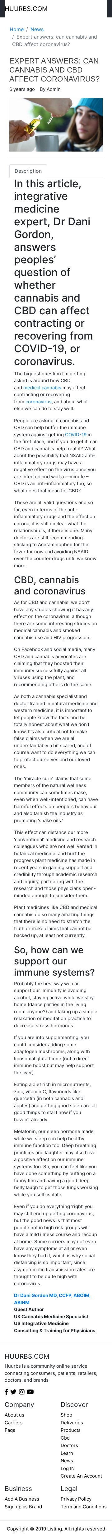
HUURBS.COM (26, 8)
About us (14, 1415)
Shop (66, 1415)
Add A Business (22, 1499)
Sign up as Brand (23, 1507)
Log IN (68, 1468)
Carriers (14, 1423)
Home (17, 29)
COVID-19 (75, 435)
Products (71, 1430)
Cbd (65, 1438)
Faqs (10, 1430)
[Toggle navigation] (103, 8)
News (37, 29)
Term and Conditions (84, 1507)
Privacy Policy (76, 1499)
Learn (67, 1453)
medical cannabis (42, 388)
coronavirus (39, 402)
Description (28, 171)
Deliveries (72, 1423)
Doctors (69, 1445)
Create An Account (81, 1476)
